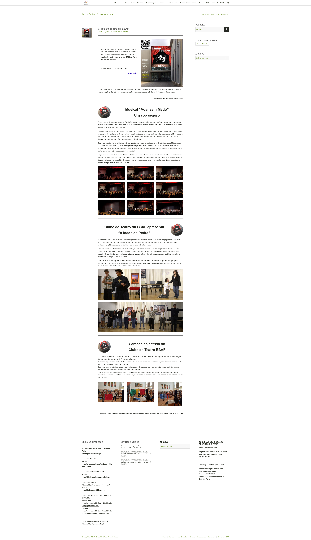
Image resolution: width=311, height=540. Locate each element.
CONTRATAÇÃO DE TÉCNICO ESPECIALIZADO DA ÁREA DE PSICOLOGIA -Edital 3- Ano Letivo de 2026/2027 (136, 462)
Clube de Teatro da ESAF (113, 28)
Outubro (223, 14)
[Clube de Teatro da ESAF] (87, 33)
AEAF (93, 537)
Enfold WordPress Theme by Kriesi (107, 537)
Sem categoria (117, 32)
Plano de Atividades (202, 44)
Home (212, 14)
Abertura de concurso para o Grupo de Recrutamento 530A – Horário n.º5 (132, 447)
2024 (217, 14)
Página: (105, 464)
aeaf (127, 32)
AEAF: (91, 453)
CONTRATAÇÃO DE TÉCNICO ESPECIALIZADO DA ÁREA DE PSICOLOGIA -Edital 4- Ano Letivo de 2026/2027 (136, 454)
